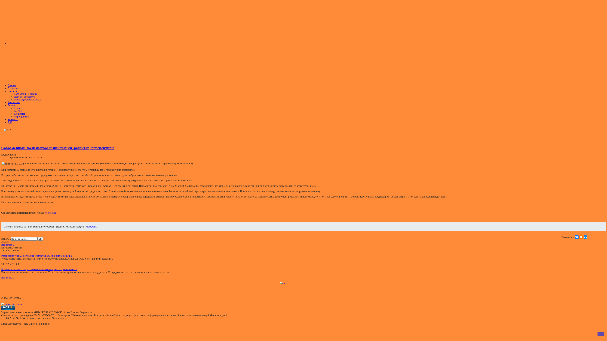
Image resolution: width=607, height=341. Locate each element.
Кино (17, 108)
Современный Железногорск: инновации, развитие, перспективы (57, 148)
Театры (18, 111)
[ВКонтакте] (577, 237)
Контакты (13, 119)
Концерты (19, 113)
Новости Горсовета (24, 96)
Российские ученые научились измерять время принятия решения (36, 255)
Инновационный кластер (27, 99)
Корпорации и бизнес (25, 94)
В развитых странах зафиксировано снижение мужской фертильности (39, 269)
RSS (10, 122)
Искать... (6, 238)
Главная (12, 85)
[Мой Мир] (585, 237)
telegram (91, 226)
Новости (12, 91)
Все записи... (8, 244)
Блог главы (14, 102)
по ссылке (50, 212)
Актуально (13, 88)
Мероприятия (21, 116)
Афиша (11, 105)
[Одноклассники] (581, 237)
